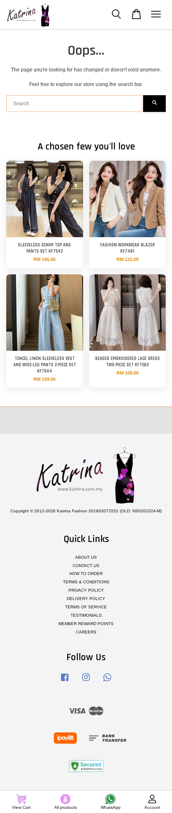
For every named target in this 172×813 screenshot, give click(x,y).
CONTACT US (86, 565)
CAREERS (86, 632)
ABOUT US (86, 557)
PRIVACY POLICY (86, 590)
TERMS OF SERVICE (86, 607)
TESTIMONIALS (86, 615)
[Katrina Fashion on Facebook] (65, 681)
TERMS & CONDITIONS (86, 582)
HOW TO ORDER (86, 573)
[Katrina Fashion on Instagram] (86, 681)
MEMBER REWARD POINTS (86, 623)
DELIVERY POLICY (86, 598)
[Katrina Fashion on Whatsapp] (107, 681)
